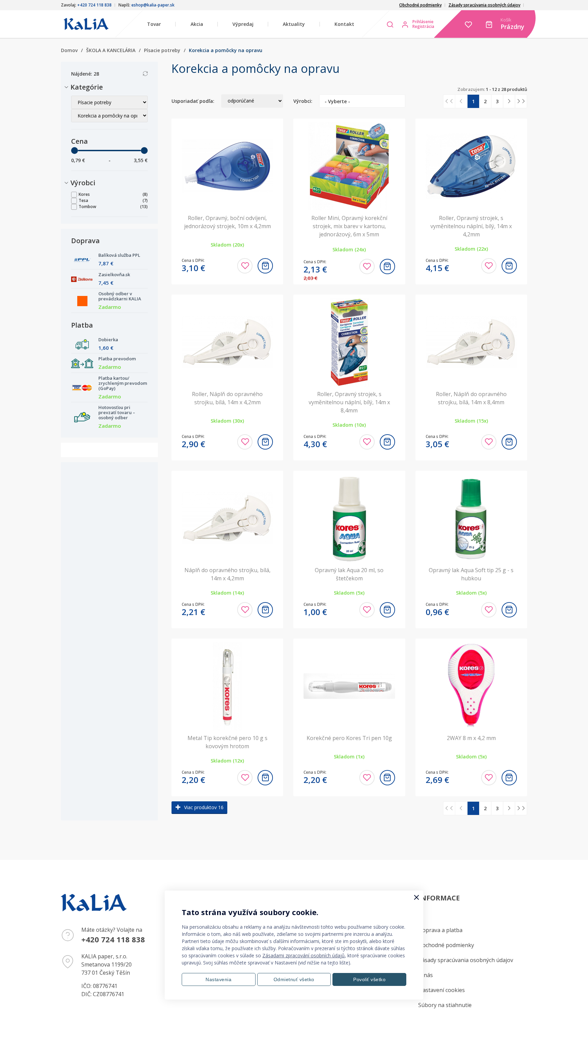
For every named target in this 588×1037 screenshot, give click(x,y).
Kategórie (87, 87)
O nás (425, 975)
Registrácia (423, 26)
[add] (265, 265)
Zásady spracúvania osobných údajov (484, 5)
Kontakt (344, 24)
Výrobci (83, 182)
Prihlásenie (423, 21)
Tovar (154, 24)
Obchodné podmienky (420, 5)
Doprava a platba (440, 930)
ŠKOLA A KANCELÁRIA (110, 50)
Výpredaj (243, 24)
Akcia (197, 24)
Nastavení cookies (441, 990)
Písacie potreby (162, 50)
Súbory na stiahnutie (445, 1005)
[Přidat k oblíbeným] (244, 265)
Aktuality (294, 24)
